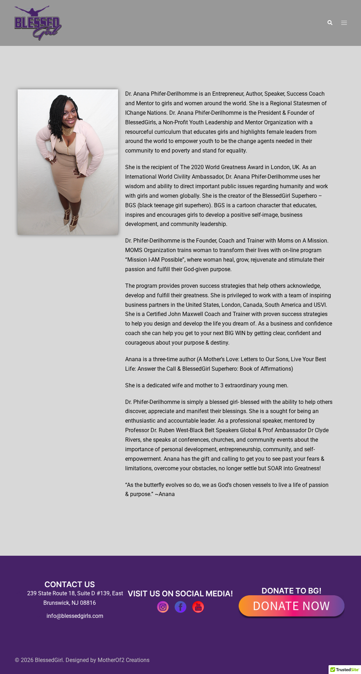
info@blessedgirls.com (75, 616)
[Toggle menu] (344, 23)
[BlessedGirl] (38, 22)
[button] (329, 23)
